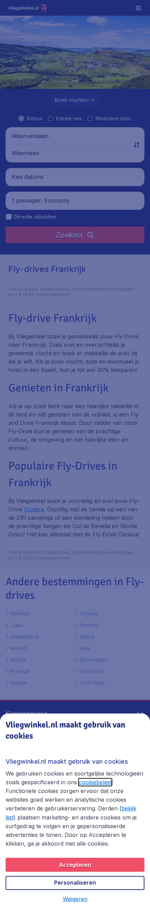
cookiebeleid (95, 782)
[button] (75, 898)
